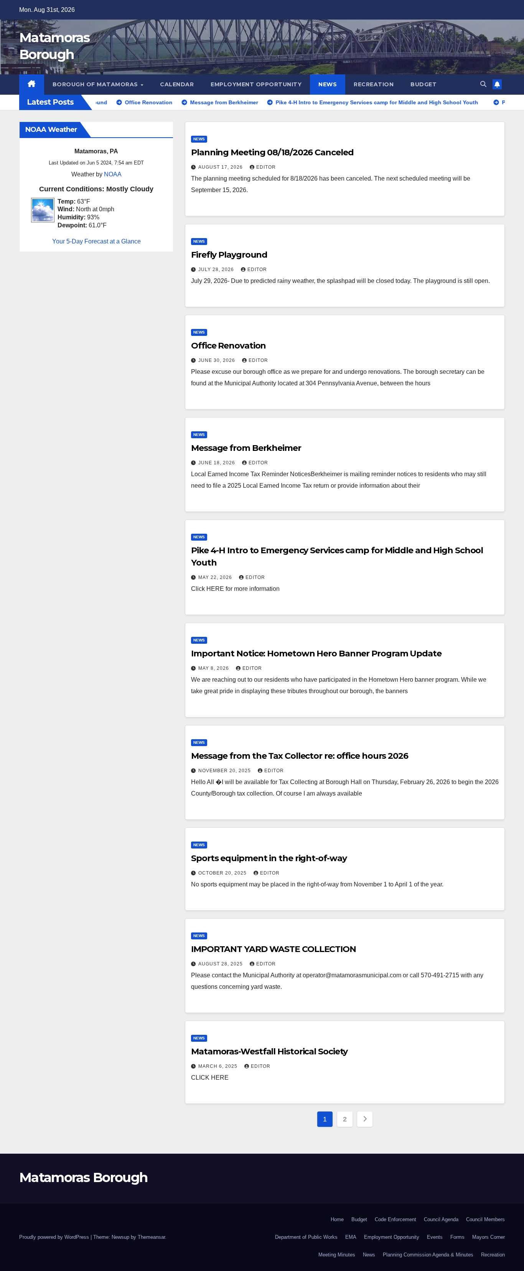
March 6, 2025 (218, 1066)
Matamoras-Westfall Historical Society (269, 1051)
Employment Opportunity (256, 84)
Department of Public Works (306, 1237)
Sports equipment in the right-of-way (268, 858)
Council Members (485, 1219)
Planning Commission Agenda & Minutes (428, 1255)
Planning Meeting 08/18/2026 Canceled (272, 152)
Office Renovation (228, 345)
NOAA (113, 174)
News (327, 84)
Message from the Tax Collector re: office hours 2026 (299, 756)
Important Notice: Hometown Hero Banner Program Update (316, 653)
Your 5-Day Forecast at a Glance (96, 241)
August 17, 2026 (221, 167)
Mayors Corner (488, 1237)
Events (435, 1237)
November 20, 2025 (225, 770)
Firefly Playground (229, 255)
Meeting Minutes (336, 1255)
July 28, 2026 (217, 269)
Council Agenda (441, 1219)
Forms (457, 1237)
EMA (350, 1237)
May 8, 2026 (214, 668)
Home (337, 1219)
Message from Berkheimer (246, 448)
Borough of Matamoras (96, 84)
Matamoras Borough (83, 1177)
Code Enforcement (395, 1219)
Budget (423, 84)
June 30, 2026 (217, 360)
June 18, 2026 (217, 462)
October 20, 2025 (223, 873)
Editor (266, 167)
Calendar (177, 84)
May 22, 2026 (216, 577)
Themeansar (151, 1237)
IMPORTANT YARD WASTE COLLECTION (273, 949)
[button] (483, 84)
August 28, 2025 (221, 964)
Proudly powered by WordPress (55, 1237)
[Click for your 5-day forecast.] (40, 209)
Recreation (374, 84)
